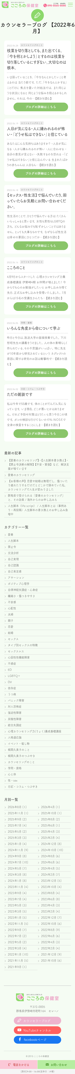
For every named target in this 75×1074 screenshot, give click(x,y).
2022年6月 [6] (50, 936)
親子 (10, 620)
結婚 (10, 632)
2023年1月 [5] (17, 917)
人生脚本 (13, 540)
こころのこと (16, 268)
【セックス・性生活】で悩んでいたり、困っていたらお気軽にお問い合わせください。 (37, 200)
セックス (13, 639)
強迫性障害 (14, 712)
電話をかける (21, 1064)
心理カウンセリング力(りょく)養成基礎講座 (34, 731)
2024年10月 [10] (52, 850)
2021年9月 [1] (17, 966)
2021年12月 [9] (51, 954)
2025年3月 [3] (17, 837)
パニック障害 (16, 700)
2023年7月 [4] (17, 899)
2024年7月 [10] (18, 862)
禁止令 (12, 546)
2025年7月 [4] (17, 825)
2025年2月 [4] (50, 837)
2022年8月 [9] (50, 929)
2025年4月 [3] (50, 831)
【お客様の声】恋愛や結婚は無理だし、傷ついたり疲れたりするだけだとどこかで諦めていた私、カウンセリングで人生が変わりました (38, 485)
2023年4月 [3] (50, 905)
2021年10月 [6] (51, 960)
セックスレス (16, 651)
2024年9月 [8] (17, 856)
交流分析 (13, 553)
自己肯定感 (14, 571)
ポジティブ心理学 (18, 583)
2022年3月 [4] (17, 948)
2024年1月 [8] (17, 880)
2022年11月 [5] (18, 923)
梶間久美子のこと (19, 749)
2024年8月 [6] (50, 856)
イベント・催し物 (18, 743)
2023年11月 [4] (18, 886)
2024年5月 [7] (17, 868)
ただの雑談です (19, 394)
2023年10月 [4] (51, 886)
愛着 (10, 534)
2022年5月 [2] (17, 942)
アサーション (16, 577)
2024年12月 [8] (51, 843)
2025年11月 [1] (18, 813)
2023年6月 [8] (50, 899)
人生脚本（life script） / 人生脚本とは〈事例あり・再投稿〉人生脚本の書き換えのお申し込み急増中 (38, 510)
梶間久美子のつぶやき (21, 755)
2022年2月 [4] (50, 948)
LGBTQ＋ (14, 675)
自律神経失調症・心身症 (23, 589)
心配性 (12, 608)
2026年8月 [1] (17, 807)
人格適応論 (14, 737)
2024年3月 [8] (17, 874)
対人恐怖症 (14, 706)
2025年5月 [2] (17, 831)
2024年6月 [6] (50, 862)
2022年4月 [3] (50, 942)
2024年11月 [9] (18, 850)
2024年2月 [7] (50, 874)
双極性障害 (14, 719)
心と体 (12, 774)
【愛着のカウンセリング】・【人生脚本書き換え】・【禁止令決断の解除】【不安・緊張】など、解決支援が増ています (38, 464)
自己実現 (13, 559)
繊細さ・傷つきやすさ (21, 596)
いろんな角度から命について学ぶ (33, 328)
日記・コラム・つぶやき (23, 786)
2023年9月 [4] (17, 893)
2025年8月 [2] (50, 819)
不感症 (12, 663)
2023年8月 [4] (50, 893)
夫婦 (10, 614)
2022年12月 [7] (51, 917)
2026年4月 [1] (50, 807)
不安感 (12, 602)
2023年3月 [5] (17, 911)
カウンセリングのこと (21, 762)
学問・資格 (14, 768)
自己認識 (13, 565)
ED (10, 669)
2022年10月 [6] (51, 923)
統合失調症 (14, 725)
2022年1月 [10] (18, 954)
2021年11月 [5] (18, 960)
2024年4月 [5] (50, 868)
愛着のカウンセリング (21, 474)
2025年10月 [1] (51, 813)
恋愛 (10, 626)
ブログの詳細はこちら (40, 106)
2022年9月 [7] (17, 929)
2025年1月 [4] (17, 843)
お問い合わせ (59, 1064)
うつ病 (12, 694)
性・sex (12, 780)
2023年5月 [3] (17, 905)
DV (10, 682)
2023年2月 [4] (50, 911)
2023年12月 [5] (51, 880)
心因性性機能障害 (19, 657)
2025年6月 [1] (50, 825)
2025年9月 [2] (17, 819)
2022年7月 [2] (17, 936)
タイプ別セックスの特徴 (23, 645)
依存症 (12, 688)
